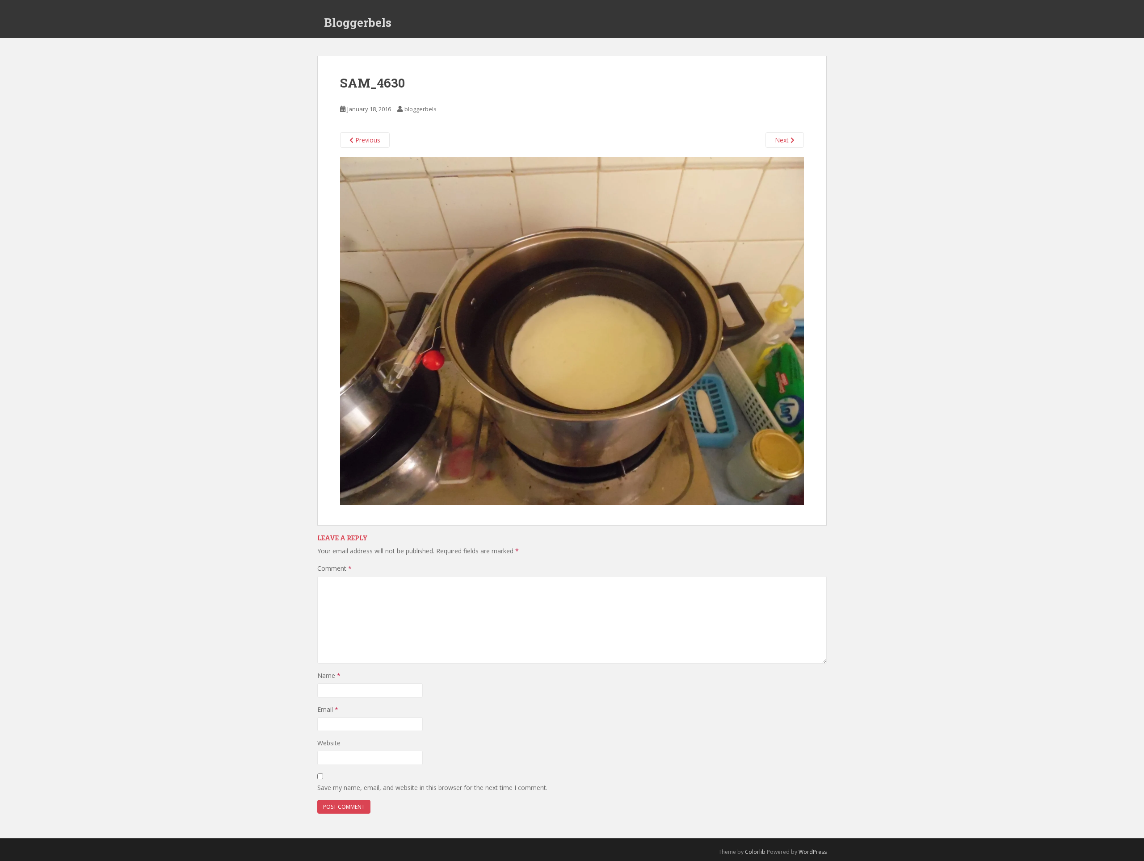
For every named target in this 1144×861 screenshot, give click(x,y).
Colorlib (755, 852)
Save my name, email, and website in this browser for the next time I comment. (432, 787)
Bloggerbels (357, 22)
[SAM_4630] (572, 330)
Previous (366, 140)
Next (783, 140)
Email (327, 709)
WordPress (813, 852)
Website (329, 743)
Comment (334, 568)
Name (329, 675)
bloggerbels (420, 109)
